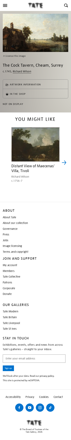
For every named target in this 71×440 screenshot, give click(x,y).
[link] (14, 56)
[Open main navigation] (14, 5)
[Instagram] (40, 407)
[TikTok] (50, 407)
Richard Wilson (22, 71)
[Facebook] (19, 407)
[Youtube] (30, 407)
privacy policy (47, 375)
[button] (66, 5)
